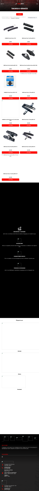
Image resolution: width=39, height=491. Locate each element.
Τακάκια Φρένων (6, 18)
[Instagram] (2, 456)
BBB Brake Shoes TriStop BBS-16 (28, 92)
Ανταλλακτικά (17, 17)
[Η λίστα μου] (21, 0)
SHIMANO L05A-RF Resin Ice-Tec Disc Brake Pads (10, 120)
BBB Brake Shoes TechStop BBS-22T (10, 173)
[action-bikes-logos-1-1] (19, 4)
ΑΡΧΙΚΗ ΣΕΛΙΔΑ (5, 17)
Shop (11, 17)
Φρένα (23, 17)
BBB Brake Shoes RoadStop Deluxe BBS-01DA (28, 65)
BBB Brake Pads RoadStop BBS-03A (10, 65)
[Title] (17, 0)
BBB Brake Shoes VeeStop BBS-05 (28, 146)
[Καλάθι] (37, 4)
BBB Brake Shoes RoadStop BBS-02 (10, 146)
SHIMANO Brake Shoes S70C (10, 38)
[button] (37, 1)
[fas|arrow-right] (19, 236)
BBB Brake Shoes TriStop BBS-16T (28, 119)
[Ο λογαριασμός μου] (19, 0)
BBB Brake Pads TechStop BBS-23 (28, 38)
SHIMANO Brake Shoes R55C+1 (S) (10, 92)
